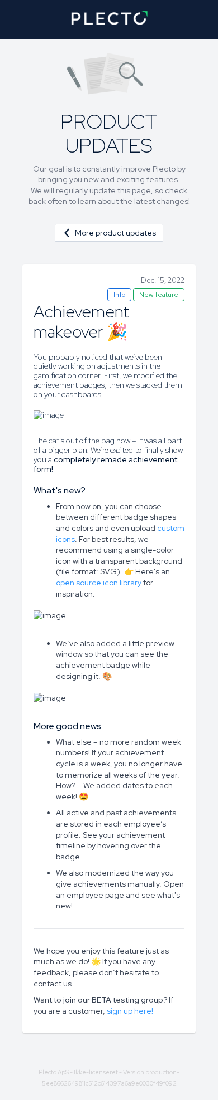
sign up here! (130, 1011)
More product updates (115, 233)
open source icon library (98, 583)
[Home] (109, 19)
